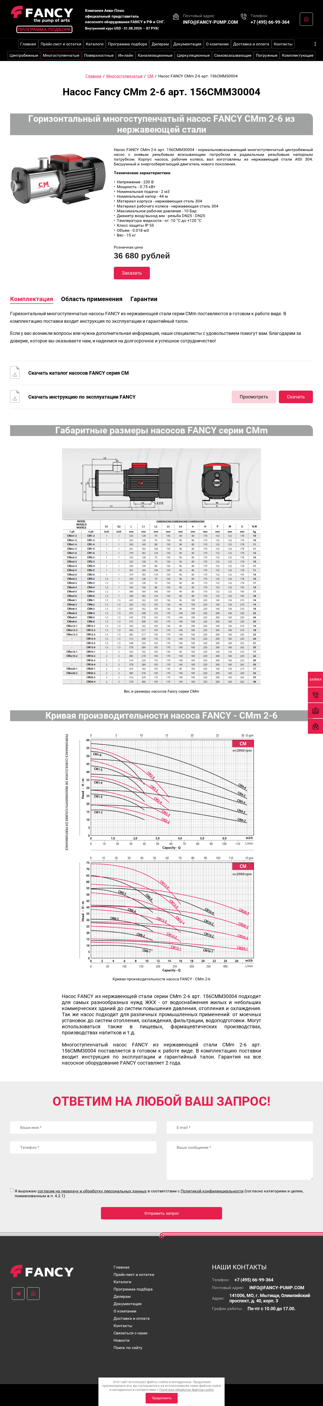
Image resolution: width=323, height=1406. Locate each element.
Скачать (296, 396)
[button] (315, 679)
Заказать (132, 273)
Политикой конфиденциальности (212, 1191)
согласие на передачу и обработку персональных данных (92, 1191)
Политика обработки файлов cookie (186, 1390)
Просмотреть (254, 396)
